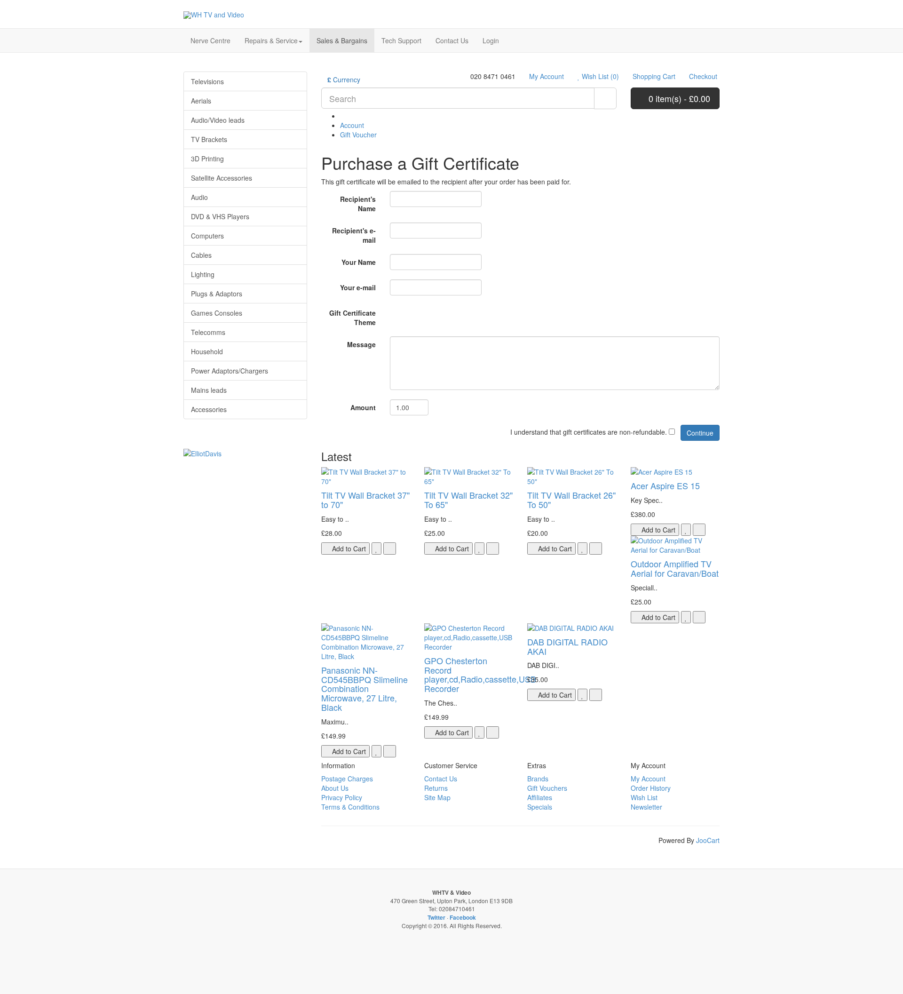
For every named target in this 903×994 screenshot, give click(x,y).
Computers (207, 235)
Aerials (201, 100)
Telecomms (208, 332)
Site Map (437, 797)
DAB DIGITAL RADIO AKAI (567, 646)
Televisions (207, 81)
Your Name (358, 262)
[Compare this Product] (389, 548)
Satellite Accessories (221, 178)
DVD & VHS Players (220, 216)
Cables (201, 255)
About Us (335, 788)
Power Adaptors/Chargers (229, 370)
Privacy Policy (341, 797)
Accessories (209, 409)
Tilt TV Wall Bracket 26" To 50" (571, 499)
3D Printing (207, 158)
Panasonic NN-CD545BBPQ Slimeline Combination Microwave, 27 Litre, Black (364, 688)
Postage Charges (347, 778)
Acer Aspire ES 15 (665, 485)
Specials (539, 806)
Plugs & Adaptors (216, 293)
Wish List (644, 797)
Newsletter (646, 806)
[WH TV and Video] (213, 15)
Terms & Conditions (350, 806)
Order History (651, 788)
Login (491, 40)
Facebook (463, 917)
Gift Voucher (358, 134)
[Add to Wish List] (376, 548)
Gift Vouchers (547, 788)
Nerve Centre (210, 40)
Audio (199, 197)
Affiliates (539, 797)
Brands (537, 778)
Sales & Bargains (342, 40)
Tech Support (401, 40)
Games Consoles (216, 313)
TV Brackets (209, 139)
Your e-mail (358, 287)
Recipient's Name (358, 203)
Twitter (436, 917)
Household (207, 351)
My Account (648, 778)
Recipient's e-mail (354, 235)
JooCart (708, 840)
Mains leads (209, 390)
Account (352, 125)
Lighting (202, 274)
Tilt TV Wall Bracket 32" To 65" (468, 499)
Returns (436, 788)
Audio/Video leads (218, 120)
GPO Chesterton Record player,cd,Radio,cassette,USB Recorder (480, 674)
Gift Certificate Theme (352, 317)
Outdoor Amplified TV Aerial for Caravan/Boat (675, 568)
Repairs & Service (271, 40)
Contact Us (452, 40)
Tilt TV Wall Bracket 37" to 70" (365, 499)
